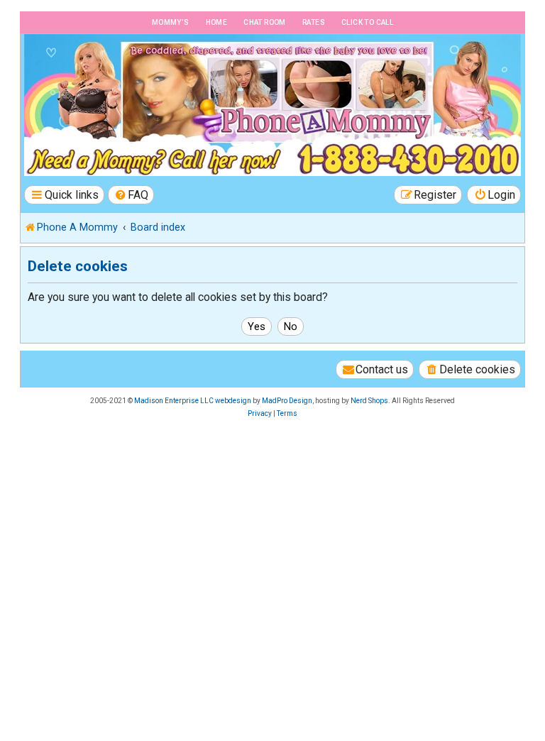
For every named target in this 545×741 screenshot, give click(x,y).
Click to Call (367, 22)
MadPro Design (287, 401)
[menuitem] (131, 194)
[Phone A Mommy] (102, 64)
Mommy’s (170, 22)
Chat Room (264, 22)
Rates (313, 22)
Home (217, 22)
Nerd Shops (369, 401)
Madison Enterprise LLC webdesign (192, 401)
